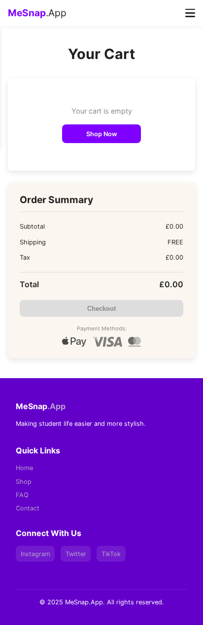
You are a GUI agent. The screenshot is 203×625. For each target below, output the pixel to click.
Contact (27, 508)
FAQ (22, 495)
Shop (24, 481)
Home (24, 468)
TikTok (111, 554)
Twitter (76, 554)
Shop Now (101, 134)
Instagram (35, 554)
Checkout (101, 308)
